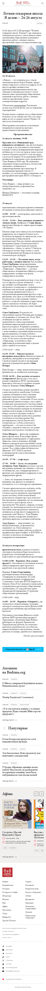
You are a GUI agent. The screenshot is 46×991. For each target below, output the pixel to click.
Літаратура (13, 847)
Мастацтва (23, 693)
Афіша (4, 906)
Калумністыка (7, 885)
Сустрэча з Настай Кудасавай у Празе (11, 833)
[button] (41, 794)
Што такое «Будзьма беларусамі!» (14, 928)
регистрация (20, 105)
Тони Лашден (8, 523)
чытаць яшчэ (8, 720)
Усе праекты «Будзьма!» (10, 934)
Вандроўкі (6, 917)
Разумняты (29, 885)
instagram (9, 950)
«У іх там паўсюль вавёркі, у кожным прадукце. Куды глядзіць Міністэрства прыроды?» (21, 711)
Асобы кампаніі (8, 931)
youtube (8, 964)
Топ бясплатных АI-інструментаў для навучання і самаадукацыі (21, 754)
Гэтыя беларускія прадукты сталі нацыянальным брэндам (19, 740)
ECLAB (32, 441)
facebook (9, 946)
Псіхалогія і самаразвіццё (30, 907)
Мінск (36, 850)
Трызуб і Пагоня (9, 920)
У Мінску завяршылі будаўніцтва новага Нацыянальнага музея (22, 684)
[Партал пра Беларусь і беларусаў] (23, 3)
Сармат (28, 881)
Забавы (28, 895)
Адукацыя (39, 23)
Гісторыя (6, 888)
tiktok (8, 957)
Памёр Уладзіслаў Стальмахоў (17, 697)
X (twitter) (9, 960)
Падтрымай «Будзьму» (14, 979)
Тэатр (4, 913)
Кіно (4, 903)
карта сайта (6, 937)
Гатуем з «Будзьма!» (33, 892)
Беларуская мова (24, 704)
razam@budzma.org (13, 971)
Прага (5, 847)
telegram (9, 953)
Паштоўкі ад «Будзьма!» (30, 916)
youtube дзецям (11, 967)
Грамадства (14, 679)
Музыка (5, 899)
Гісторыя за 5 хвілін (9, 892)
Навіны (5, 881)
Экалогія (28, 912)
